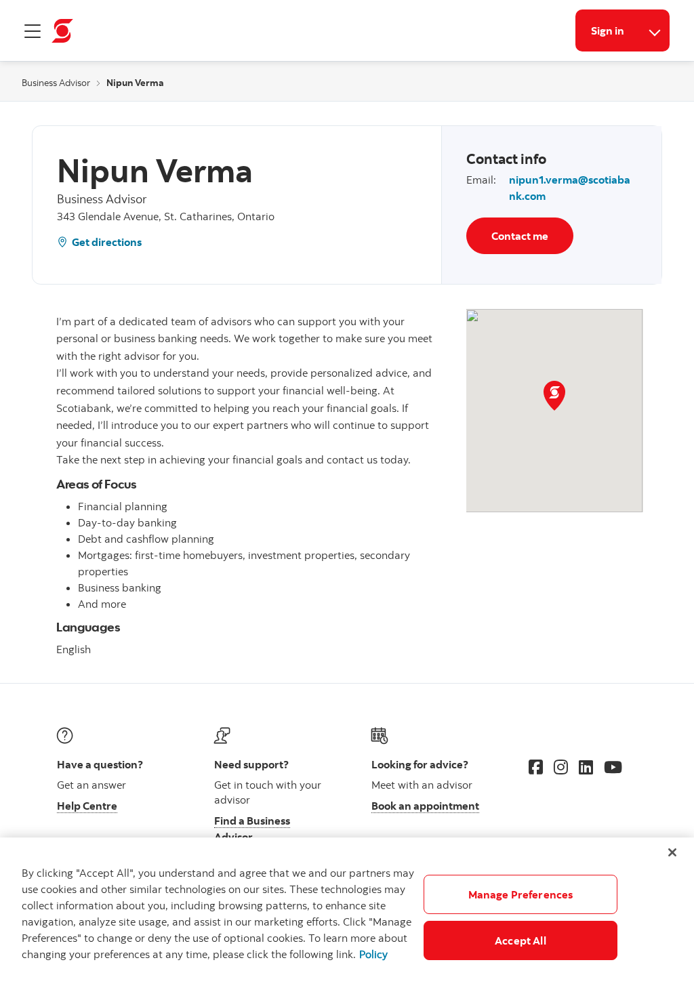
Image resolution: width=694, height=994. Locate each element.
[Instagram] (561, 767)
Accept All (520, 940)
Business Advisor (56, 83)
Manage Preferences (520, 894)
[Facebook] (536, 767)
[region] (347, 915)
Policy (373, 954)
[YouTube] (613, 767)
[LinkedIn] (586, 767)
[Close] (672, 852)
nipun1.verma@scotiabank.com (569, 188)
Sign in (607, 30)
